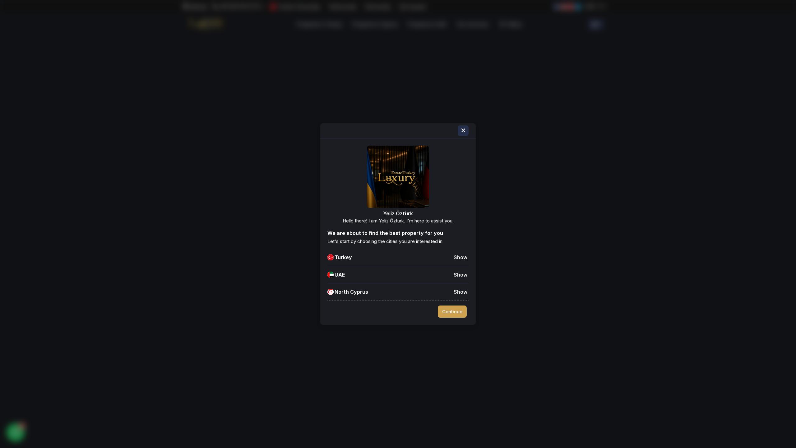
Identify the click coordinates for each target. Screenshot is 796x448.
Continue (452, 312)
